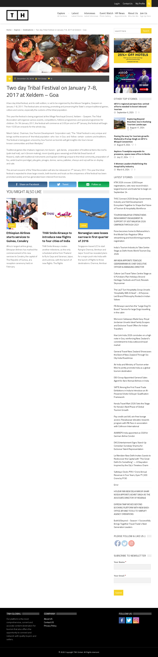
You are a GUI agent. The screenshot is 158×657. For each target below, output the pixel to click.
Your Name (120, 562)
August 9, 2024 (123, 144)
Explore (62, 14)
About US (48, 618)
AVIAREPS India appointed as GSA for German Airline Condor (131, 434)
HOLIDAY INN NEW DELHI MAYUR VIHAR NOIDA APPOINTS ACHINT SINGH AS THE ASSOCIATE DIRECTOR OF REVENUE (132, 494)
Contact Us (128, 3)
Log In (117, 3)
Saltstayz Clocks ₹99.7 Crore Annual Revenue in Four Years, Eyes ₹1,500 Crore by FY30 (130, 475)
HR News (121, 14)
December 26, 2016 (25, 78)
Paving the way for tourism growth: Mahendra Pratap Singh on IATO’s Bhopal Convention (131, 139)
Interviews (91, 14)
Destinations (28, 29)
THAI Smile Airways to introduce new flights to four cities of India (57, 236)
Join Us (145, 14)
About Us (133, 14)
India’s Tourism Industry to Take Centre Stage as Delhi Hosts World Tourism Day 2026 (132, 250)
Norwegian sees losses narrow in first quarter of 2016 (93, 236)
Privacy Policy (50, 625)
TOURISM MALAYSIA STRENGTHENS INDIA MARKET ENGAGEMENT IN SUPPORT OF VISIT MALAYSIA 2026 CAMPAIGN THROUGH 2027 (130, 219)
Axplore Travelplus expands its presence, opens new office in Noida (132, 152)
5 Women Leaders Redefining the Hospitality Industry (130, 165)
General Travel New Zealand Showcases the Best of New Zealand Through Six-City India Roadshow (132, 355)
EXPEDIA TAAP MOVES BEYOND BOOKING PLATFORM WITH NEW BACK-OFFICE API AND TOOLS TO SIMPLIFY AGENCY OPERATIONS (132, 509)
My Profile (140, 3)
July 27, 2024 (122, 157)
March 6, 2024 (123, 169)
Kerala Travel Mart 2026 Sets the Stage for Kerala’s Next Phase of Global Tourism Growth (132, 407)
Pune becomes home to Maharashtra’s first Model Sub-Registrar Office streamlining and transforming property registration (132, 235)
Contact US (49, 622)
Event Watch (106, 14)
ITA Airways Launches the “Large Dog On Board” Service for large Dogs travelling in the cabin (132, 309)
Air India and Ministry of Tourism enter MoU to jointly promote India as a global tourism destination (132, 368)
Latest (77, 14)
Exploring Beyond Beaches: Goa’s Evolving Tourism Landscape (139, 122)
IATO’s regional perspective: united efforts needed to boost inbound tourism (131, 106)
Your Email (120, 575)
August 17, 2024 (137, 127)
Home (9, 29)
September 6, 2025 (125, 112)
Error (116, 484)
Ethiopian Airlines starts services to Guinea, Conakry (18, 236)
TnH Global (41, 78)
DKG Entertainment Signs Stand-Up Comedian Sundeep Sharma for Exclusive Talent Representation (130, 446)
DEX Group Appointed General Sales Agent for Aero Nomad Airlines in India (131, 379)
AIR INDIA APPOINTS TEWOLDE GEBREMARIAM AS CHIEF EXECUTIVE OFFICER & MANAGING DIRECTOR (130, 263)
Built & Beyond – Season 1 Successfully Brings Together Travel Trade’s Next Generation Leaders (132, 524)
